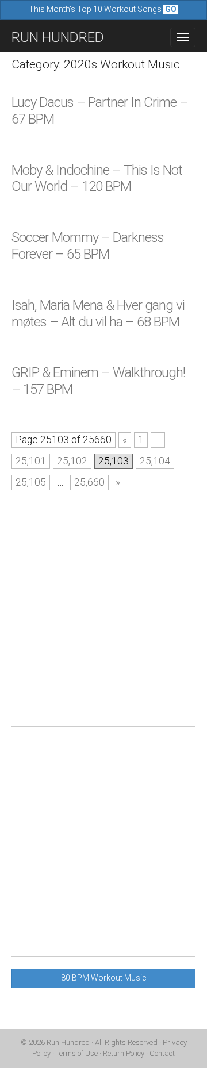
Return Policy (123, 1053)
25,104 (155, 461)
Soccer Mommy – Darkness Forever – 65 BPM (88, 245)
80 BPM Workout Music (104, 977)
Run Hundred (68, 1042)
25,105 (31, 482)
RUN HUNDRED (58, 37)
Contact (162, 1053)
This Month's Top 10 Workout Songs (103, 9)
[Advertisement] (103, 611)
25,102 (72, 461)
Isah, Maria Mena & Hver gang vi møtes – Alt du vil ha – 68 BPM (98, 313)
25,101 (31, 461)
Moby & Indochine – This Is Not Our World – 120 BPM (97, 178)
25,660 (89, 482)
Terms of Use (77, 1053)
